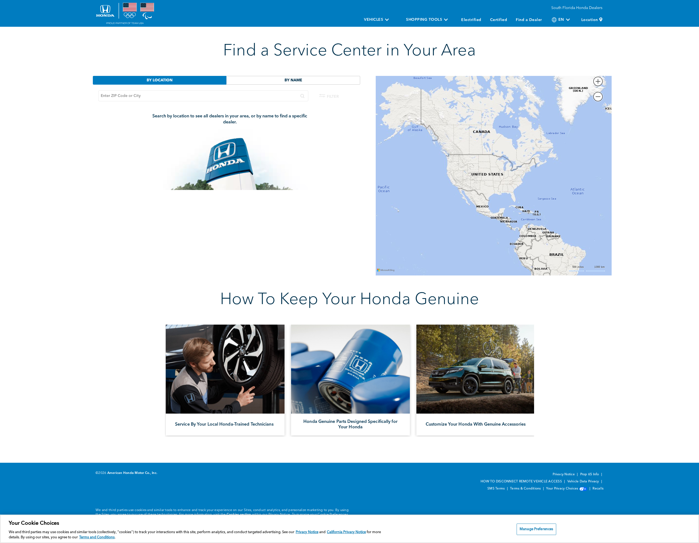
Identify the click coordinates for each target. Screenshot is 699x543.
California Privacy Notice (346, 532)
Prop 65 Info (590, 474)
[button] (598, 81)
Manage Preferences (536, 529)
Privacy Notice (564, 474)
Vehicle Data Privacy (583, 481)
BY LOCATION (160, 80)
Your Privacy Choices (562, 488)
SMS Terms (496, 488)
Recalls (598, 488)
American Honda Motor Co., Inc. (132, 473)
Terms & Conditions (526, 488)
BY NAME (293, 80)
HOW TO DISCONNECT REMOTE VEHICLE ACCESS (522, 481)
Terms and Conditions (97, 537)
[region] (349, 529)
